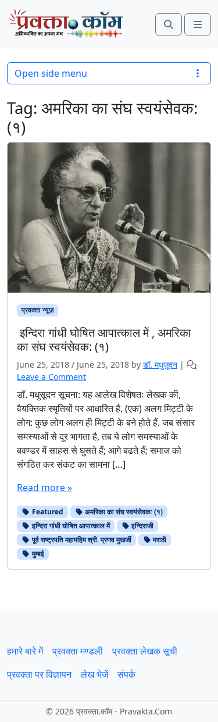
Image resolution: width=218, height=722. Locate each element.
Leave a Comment (51, 376)
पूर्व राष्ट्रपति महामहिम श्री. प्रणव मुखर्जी (80, 540)
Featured (46, 512)
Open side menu (51, 73)
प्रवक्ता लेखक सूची (144, 651)
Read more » (44, 487)
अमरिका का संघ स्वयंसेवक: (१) (123, 512)
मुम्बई (37, 554)
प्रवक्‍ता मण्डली (77, 651)
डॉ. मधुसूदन (160, 364)
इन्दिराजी (141, 526)
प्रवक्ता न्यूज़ (37, 310)
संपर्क (126, 674)
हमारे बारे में (25, 651)
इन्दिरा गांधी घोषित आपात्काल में (70, 526)
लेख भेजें (94, 674)
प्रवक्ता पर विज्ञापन (39, 674)
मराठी (158, 540)
